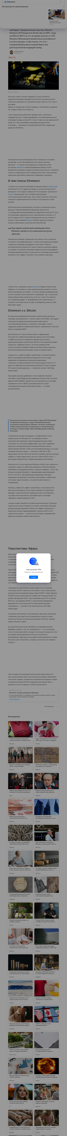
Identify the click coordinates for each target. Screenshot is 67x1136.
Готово (33, 577)
